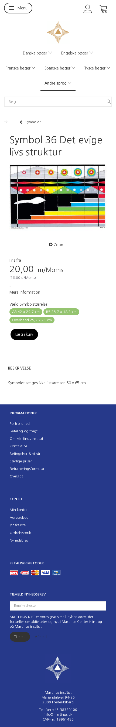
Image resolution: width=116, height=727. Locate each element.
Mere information (24, 292)
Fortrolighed (20, 423)
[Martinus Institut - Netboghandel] (58, 32)
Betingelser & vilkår (25, 453)
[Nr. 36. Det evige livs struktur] (58, 198)
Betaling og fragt (23, 431)
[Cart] (103, 8)
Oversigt (16, 476)
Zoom (59, 245)
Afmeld (41, 636)
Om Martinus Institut (26, 438)
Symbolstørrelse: (28, 304)
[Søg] (109, 101)
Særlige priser (21, 461)
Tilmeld (20, 636)
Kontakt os (18, 446)
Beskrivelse (19, 368)
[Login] (87, 8)
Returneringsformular (27, 468)
